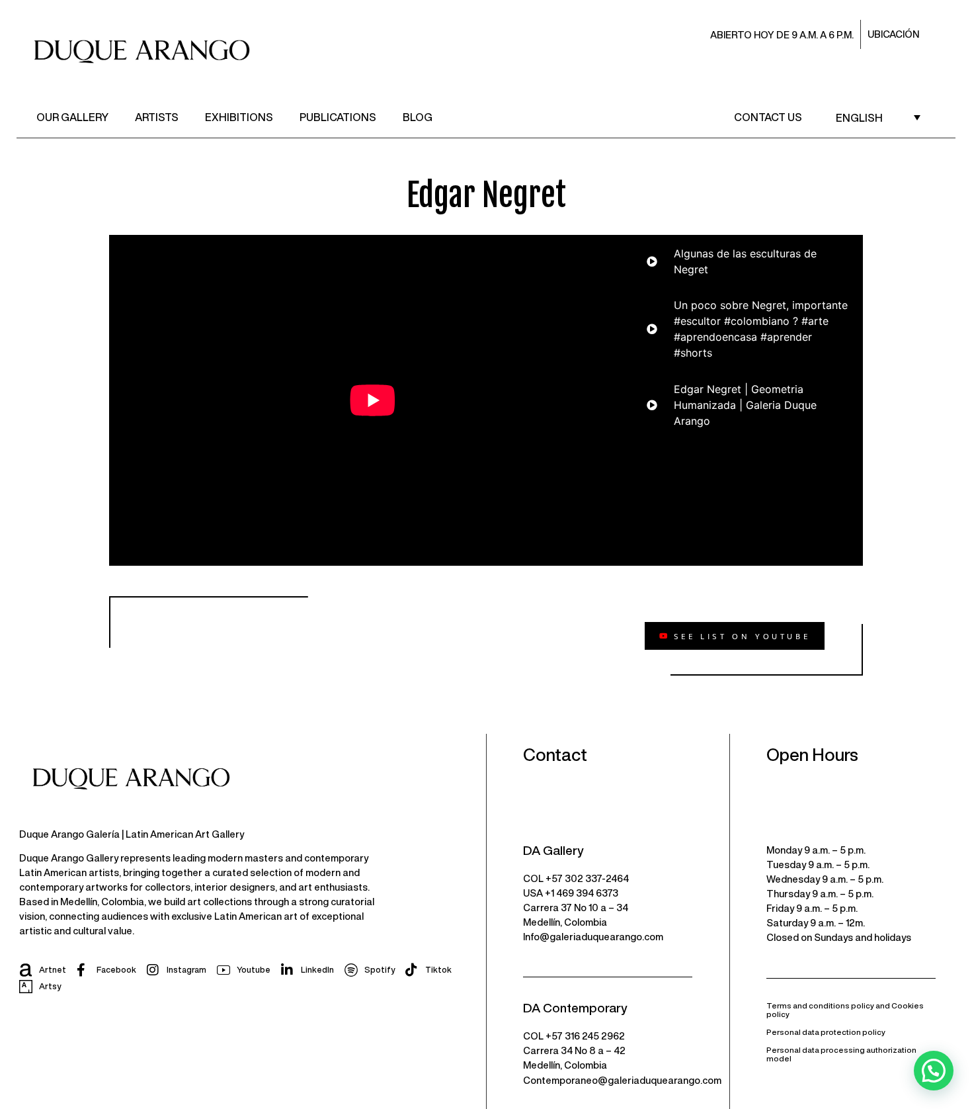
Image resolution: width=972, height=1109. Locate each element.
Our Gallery (72, 117)
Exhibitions (239, 117)
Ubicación (893, 34)
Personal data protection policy (825, 1032)
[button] (933, 1070)
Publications (338, 117)
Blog (417, 117)
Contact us (768, 117)
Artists (157, 117)
